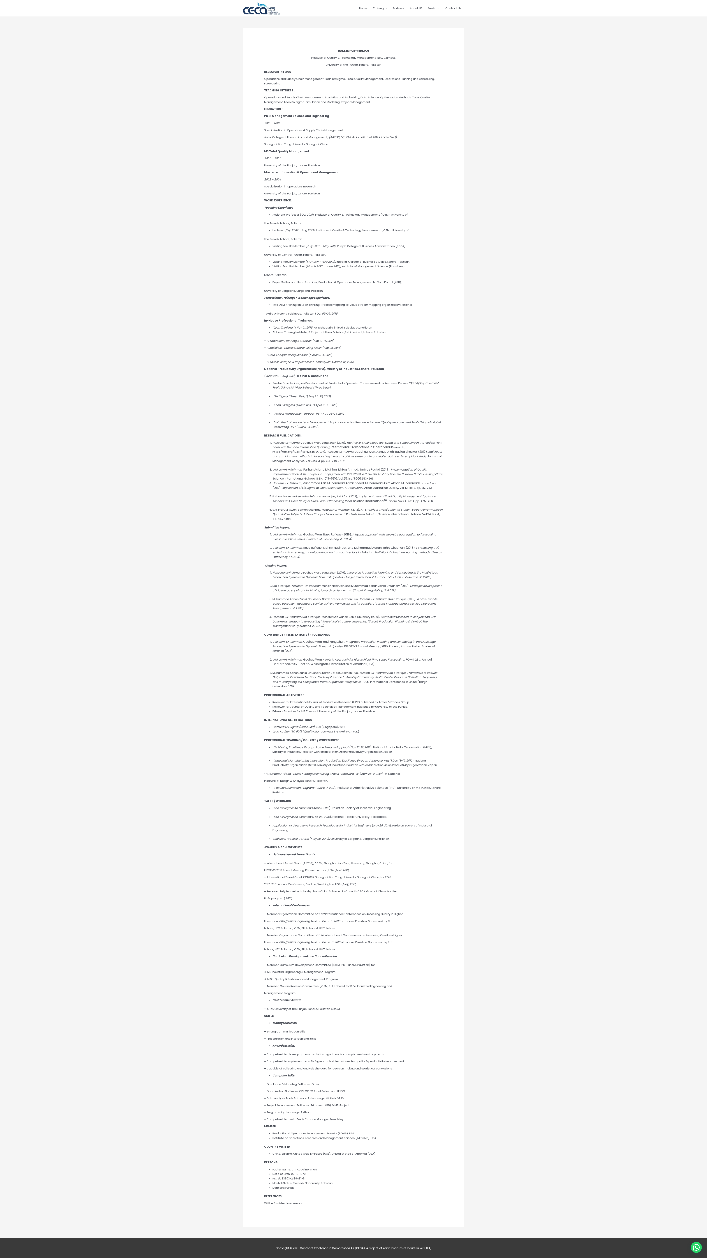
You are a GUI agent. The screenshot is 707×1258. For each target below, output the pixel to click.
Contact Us (453, 8)
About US (416, 8)
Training (378, 8)
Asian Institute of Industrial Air (403, 1248)
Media (432, 8)
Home (363, 8)
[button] (696, 1247)
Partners (398, 8)
